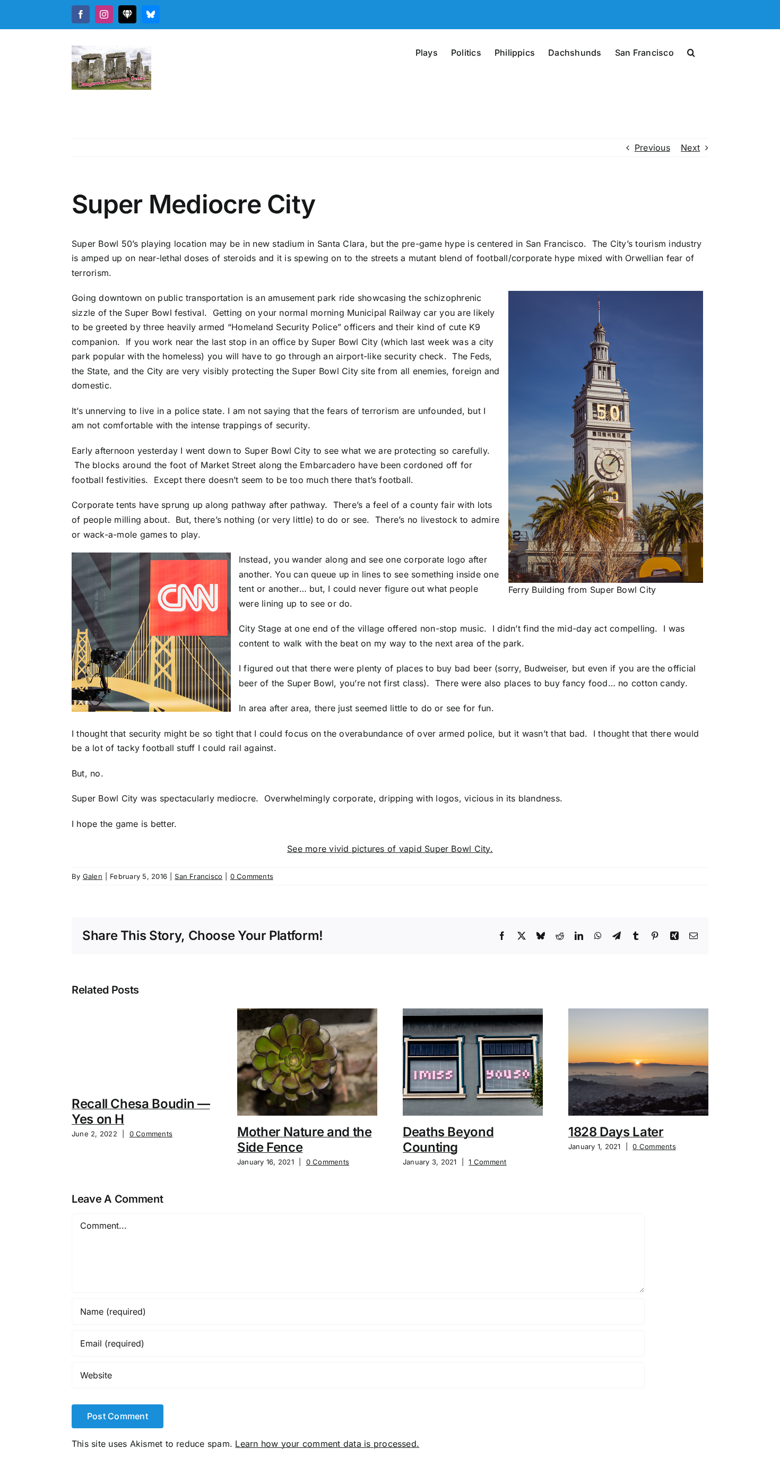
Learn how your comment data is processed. (327, 1443)
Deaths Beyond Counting (448, 1139)
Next (690, 147)
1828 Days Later (616, 1132)
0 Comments (251, 876)
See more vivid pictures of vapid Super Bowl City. (390, 848)
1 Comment (487, 1162)
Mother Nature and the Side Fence (304, 1139)
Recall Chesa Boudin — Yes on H (141, 1111)
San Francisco (198, 876)
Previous (652, 147)
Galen (92, 876)
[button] (691, 51)
